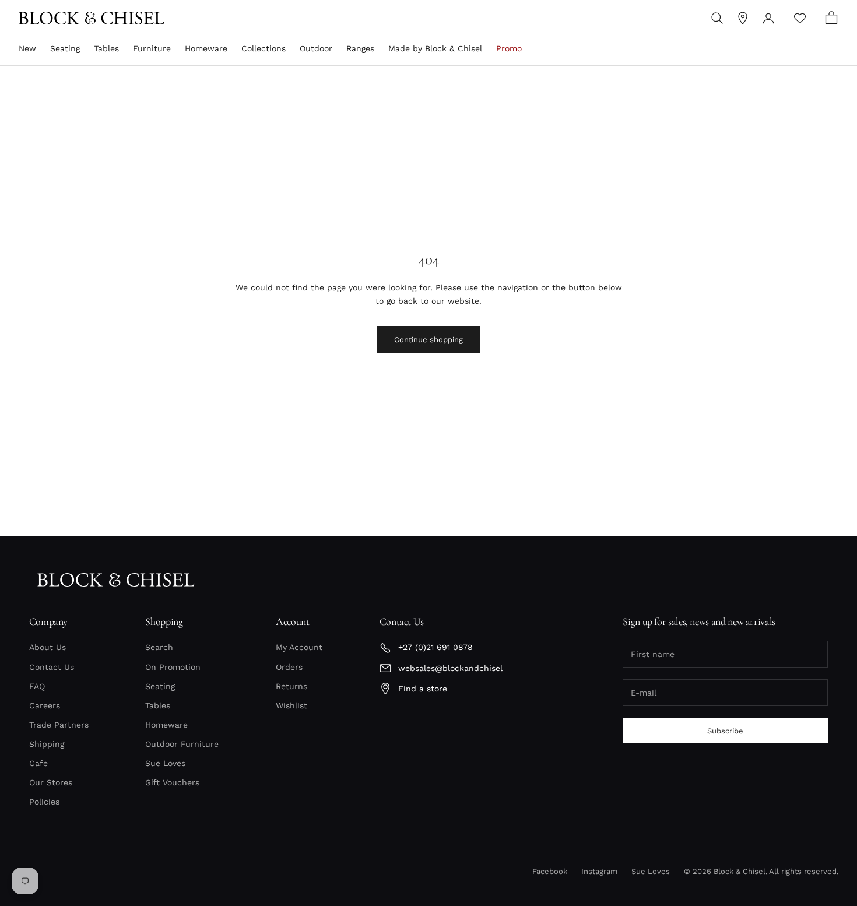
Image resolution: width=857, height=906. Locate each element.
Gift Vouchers (172, 782)
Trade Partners (59, 724)
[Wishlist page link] (800, 18)
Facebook (549, 871)
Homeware (206, 48)
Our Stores (50, 782)
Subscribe (725, 730)
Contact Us (51, 667)
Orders (289, 667)
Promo (509, 48)
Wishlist (291, 705)
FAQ (37, 686)
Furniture (152, 48)
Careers (44, 705)
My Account (299, 647)
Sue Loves (165, 763)
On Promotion (173, 667)
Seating (65, 48)
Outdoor (316, 48)
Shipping (46, 744)
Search (159, 647)
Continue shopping (428, 339)
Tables (106, 48)
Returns (291, 686)
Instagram (599, 871)
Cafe (38, 763)
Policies (44, 801)
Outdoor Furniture (182, 744)
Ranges (360, 48)
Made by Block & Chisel (435, 48)
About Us (47, 647)
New (27, 48)
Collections (263, 48)
